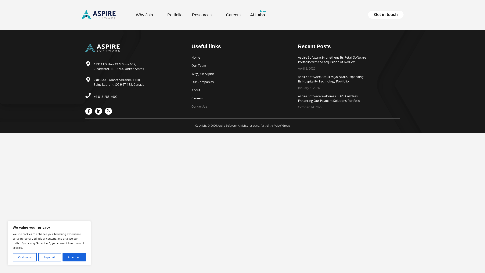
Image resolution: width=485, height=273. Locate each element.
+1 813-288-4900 (105, 97)
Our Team (199, 66)
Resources (202, 15)
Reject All (50, 257)
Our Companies (203, 82)
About (196, 90)
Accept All (74, 257)
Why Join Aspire (203, 74)
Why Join (144, 15)
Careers (233, 15)
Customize (24, 257)
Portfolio (174, 15)
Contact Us (199, 106)
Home (196, 57)
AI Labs (257, 15)
